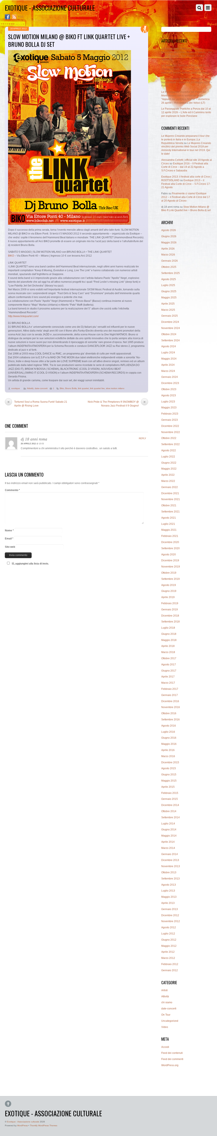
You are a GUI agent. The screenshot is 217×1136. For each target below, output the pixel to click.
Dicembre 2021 (170, 493)
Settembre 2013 (170, 878)
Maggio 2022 (169, 468)
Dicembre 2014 (170, 805)
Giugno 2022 (168, 462)
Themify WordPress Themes (43, 1125)
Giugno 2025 (168, 291)
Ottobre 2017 (168, 658)
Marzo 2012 (168, 958)
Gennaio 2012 (169, 970)
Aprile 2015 (168, 786)
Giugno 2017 (168, 670)
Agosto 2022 (168, 450)
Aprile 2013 (168, 903)
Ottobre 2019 (168, 572)
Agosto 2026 (168, 230)
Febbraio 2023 (169, 413)
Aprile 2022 (168, 474)
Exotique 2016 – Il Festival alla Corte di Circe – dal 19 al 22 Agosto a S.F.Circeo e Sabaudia (184, 167)
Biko (62, 388)
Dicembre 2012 (170, 915)
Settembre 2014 (170, 817)
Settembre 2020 (170, 548)
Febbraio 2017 (169, 688)
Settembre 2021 (170, 511)
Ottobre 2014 (168, 811)
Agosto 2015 (168, 768)
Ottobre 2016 (168, 713)
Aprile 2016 (168, 750)
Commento (12, 490)
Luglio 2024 (168, 352)
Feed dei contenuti (172, 1052)
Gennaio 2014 (169, 854)
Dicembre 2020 (170, 542)
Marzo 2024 (168, 371)
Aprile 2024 (168, 364)
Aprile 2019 (168, 597)
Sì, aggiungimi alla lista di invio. (30, 563)
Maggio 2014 (169, 835)
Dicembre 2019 (170, 560)
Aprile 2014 (168, 841)
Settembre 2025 (170, 273)
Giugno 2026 (168, 236)
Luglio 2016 (168, 731)
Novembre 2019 (170, 566)
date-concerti (41, 388)
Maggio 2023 (169, 407)
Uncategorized (169, 1020)
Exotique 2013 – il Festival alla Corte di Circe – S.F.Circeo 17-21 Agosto (186, 184)
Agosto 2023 (168, 395)
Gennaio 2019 (169, 609)
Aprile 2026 (168, 248)
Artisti (164, 990)
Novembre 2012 (170, 921)
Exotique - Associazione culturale (23, 1121)
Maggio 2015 (169, 780)
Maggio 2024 (169, 358)
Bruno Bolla (71, 388)
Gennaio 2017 (169, 695)
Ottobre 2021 (168, 505)
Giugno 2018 (168, 633)
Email (9, 538)
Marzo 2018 (168, 652)
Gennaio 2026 (169, 260)
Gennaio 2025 (169, 315)
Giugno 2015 (168, 774)
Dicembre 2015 (170, 762)
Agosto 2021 (168, 517)
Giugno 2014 (168, 829)
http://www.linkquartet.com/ (23, 316)
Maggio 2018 (169, 640)
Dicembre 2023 (170, 383)
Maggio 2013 (169, 896)
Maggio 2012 (169, 945)
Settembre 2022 (170, 444)
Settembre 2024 (170, 340)
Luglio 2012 (168, 933)
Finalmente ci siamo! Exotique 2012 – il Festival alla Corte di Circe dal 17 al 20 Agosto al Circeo (185, 197)
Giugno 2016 (168, 737)
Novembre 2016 (170, 707)
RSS (20, 16)
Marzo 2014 (168, 848)
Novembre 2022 (170, 432)
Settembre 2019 (170, 578)
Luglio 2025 (168, 285)
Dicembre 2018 (170, 615)
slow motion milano (115, 388)
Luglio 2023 (168, 401)
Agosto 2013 (168, 884)
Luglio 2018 (168, 627)
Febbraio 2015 (169, 793)
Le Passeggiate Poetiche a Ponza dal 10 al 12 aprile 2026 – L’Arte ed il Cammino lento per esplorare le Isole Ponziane (186, 112)
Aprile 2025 (168, 303)
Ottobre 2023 (168, 389)
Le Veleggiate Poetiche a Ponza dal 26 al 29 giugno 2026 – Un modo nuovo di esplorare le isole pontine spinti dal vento (185, 69)
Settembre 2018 (170, 621)
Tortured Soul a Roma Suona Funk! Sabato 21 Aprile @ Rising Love (37, 403)
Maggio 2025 (169, 297)
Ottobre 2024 (168, 334)
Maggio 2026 (169, 242)
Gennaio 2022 (169, 487)
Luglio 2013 (168, 890)
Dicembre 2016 (170, 701)
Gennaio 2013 (169, 909)
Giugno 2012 (168, 939)
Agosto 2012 (168, 927)
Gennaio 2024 (169, 376)
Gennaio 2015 (169, 798)
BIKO (11, 255)
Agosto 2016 (168, 725)
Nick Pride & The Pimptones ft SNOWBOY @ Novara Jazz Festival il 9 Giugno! (117, 403)
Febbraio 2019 (169, 603)
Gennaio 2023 (169, 419)
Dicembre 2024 (170, 321)
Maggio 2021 (169, 529)
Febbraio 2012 (169, 964)
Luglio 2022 (168, 456)
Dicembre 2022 (170, 426)
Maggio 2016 (169, 743)
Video (164, 1027)
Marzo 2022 (168, 481)
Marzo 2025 (168, 309)
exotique (15, 388)
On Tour (165, 1014)
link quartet (83, 388)
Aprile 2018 (168, 646)
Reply (142, 438)
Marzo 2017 (168, 682)
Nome (9, 530)
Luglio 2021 (168, 523)
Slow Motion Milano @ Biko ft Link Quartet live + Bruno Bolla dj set (69, 40)
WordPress (22, 1125)
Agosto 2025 (168, 279)
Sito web (10, 546)
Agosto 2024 (168, 346)
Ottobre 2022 (168, 438)
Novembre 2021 (170, 499)
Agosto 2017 (168, 664)
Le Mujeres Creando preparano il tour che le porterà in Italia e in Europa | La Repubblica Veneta (185, 139)
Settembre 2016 (170, 719)
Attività (30, 388)
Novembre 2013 (170, 866)
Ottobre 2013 (168, 872)
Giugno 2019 (168, 591)
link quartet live (97, 388)
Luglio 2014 (168, 823)
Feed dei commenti (172, 1059)
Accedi (165, 1047)
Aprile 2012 (168, 951)
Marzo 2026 (168, 254)
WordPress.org (169, 1065)
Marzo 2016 (168, 756)
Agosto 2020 (168, 554)
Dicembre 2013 (170, 860)
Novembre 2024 (170, 328)
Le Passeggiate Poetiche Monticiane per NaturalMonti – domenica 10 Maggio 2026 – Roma (186, 82)
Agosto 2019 (168, 585)
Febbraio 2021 (169, 536)
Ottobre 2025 (168, 266)
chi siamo (166, 1002)
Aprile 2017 (168, 676)
